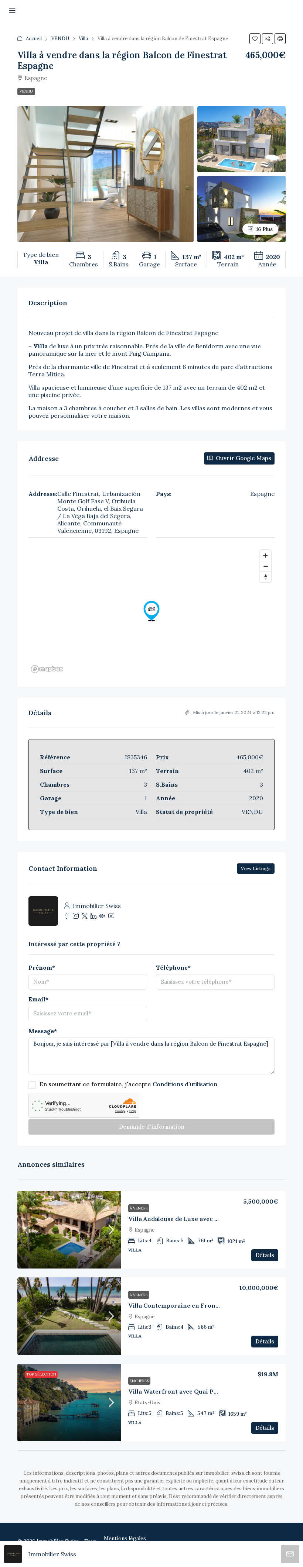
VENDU (60, 38)
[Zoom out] (265, 566)
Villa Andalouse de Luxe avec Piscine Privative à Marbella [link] (213, 1218)
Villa (83, 38)
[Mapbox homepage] (47, 669)
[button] (255, 38)
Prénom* (41, 967)
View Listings (255, 868)
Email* (38, 999)
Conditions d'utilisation (185, 1084)
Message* (42, 1031)
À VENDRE (139, 1208)
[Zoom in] (265, 555)
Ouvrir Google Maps (242, 458)
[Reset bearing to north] (265, 577)
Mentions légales (125, 1538)
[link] (69, 1230)
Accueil (34, 38)
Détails (264, 1255)
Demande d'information (151, 1126)
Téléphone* (173, 967)
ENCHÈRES (139, 1380)
